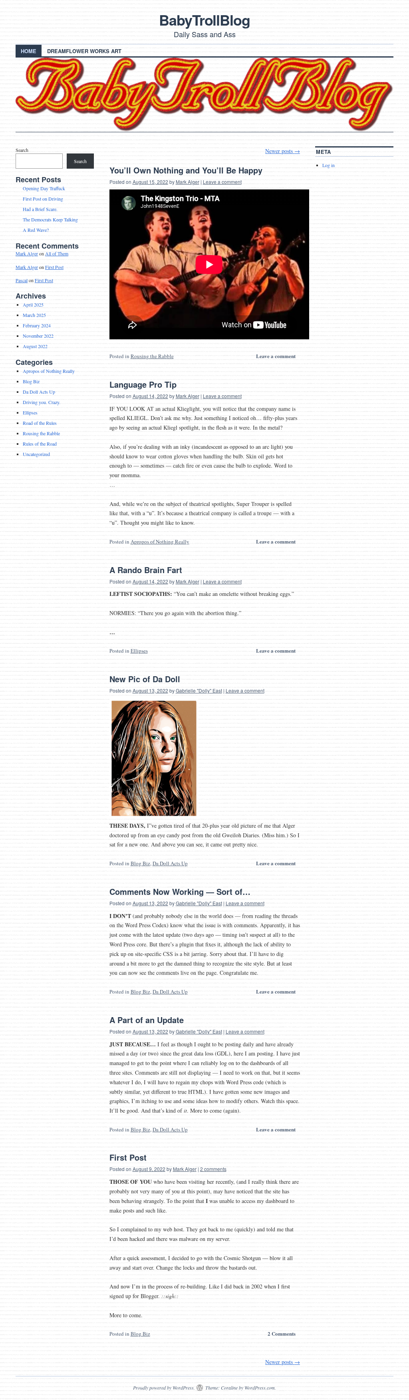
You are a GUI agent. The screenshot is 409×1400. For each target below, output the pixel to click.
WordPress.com (259, 1387)
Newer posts (282, 151)
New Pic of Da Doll (144, 679)
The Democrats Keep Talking (50, 219)
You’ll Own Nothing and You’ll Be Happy (185, 170)
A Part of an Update (146, 1020)
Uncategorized (36, 454)
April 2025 (33, 304)
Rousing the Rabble (152, 356)
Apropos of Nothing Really (160, 541)
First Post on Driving (43, 198)
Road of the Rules (40, 423)
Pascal (22, 280)
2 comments (213, 1168)
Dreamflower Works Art (84, 51)
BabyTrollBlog (204, 19)
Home (28, 51)
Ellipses (139, 650)
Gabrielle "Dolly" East (199, 690)
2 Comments (282, 1333)
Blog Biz (140, 863)
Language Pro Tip (143, 384)
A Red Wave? (36, 230)
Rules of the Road (40, 443)
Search (22, 150)
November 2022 (38, 336)
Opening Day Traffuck (44, 188)
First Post (128, 1157)
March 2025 (34, 315)
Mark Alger (187, 181)
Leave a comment (222, 181)
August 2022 (35, 346)
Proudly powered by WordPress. (164, 1387)
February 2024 (37, 325)
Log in (328, 165)
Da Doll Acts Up (170, 863)
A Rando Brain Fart (145, 570)
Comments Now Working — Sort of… (179, 891)
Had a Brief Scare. (40, 209)
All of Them (56, 253)
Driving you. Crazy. (41, 402)
